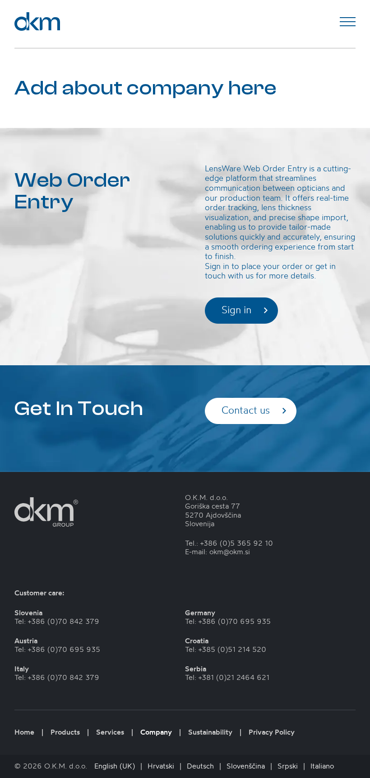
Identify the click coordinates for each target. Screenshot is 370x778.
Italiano (322, 766)
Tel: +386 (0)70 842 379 (56, 622)
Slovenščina (246, 766)
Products (65, 732)
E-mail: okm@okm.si (217, 552)
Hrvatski (161, 766)
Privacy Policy (272, 732)
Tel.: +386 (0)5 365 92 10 (229, 543)
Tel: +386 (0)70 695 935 (57, 650)
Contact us (246, 411)
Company (156, 732)
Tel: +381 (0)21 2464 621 (227, 678)
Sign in (236, 310)
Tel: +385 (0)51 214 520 (225, 650)
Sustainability (210, 732)
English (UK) (114, 766)
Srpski (288, 766)
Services (110, 732)
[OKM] (37, 21)
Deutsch (200, 766)
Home (24, 732)
